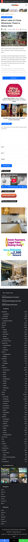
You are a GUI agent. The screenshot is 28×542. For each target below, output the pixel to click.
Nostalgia (5, 363)
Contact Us (3, 501)
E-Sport (5, 446)
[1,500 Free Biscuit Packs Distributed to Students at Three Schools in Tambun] (23, 480)
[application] (14, 180)
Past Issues (4, 436)
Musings (5, 332)
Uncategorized (5, 461)
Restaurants (6, 338)
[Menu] (26, 5)
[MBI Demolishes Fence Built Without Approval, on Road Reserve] (14, 470)
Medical (5, 356)
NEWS (7, 14)
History (4, 361)
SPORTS (4, 443)
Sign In (2, 503)
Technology (6, 387)
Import (3, 365)
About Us (3, 492)
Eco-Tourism (6, 452)
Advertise (3, 496)
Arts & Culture (6, 370)
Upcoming (5, 349)
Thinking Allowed (7, 434)
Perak (3, 441)
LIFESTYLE (4, 367)
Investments (6, 314)
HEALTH (4, 352)
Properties (5, 316)
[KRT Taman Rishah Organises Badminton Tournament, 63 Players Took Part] (23, 470)
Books (4, 374)
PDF (3, 439)
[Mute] (22, 186)
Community (11, 14)
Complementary (7, 354)
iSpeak (4, 428)
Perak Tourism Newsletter (9, 457)
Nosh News (6, 334)
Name (3, 146)
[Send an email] (5, 29)
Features (4, 325)
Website (3, 159)
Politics (4, 414)
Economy (5, 403)
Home (3, 14)
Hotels (4, 454)
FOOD (3, 327)
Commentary (6, 419)
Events (4, 347)
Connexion (5, 421)
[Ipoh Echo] (14, 5)
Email (2, 153)
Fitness (4, 383)
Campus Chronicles (7, 320)
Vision (2, 494)
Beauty (4, 372)
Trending (4, 459)
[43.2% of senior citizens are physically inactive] (23, 475)
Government (6, 408)
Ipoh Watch (5, 425)
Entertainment (6, 378)
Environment (6, 405)
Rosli (4, 29)
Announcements (7, 345)
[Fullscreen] (25, 186)
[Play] (3, 186)
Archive (3, 498)
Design (4, 376)
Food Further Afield (6, 340)
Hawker (5, 329)
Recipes (5, 336)
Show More (14, 78)
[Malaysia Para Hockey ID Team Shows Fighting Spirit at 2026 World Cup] (5, 470)
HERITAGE (4, 358)
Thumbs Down (5, 448)
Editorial (5, 423)
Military (4, 410)
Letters (4, 430)
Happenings (4, 343)
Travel (4, 390)
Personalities (6, 412)
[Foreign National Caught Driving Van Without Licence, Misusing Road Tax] (14, 475)
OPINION (4, 416)
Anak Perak (5, 396)
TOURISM (4, 450)
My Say (5, 432)
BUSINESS (4, 311)
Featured (4, 323)
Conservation (6, 401)
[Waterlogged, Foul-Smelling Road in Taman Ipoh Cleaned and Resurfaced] (5, 475)
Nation (3, 392)
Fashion (5, 381)
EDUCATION (5, 318)
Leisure (4, 385)
